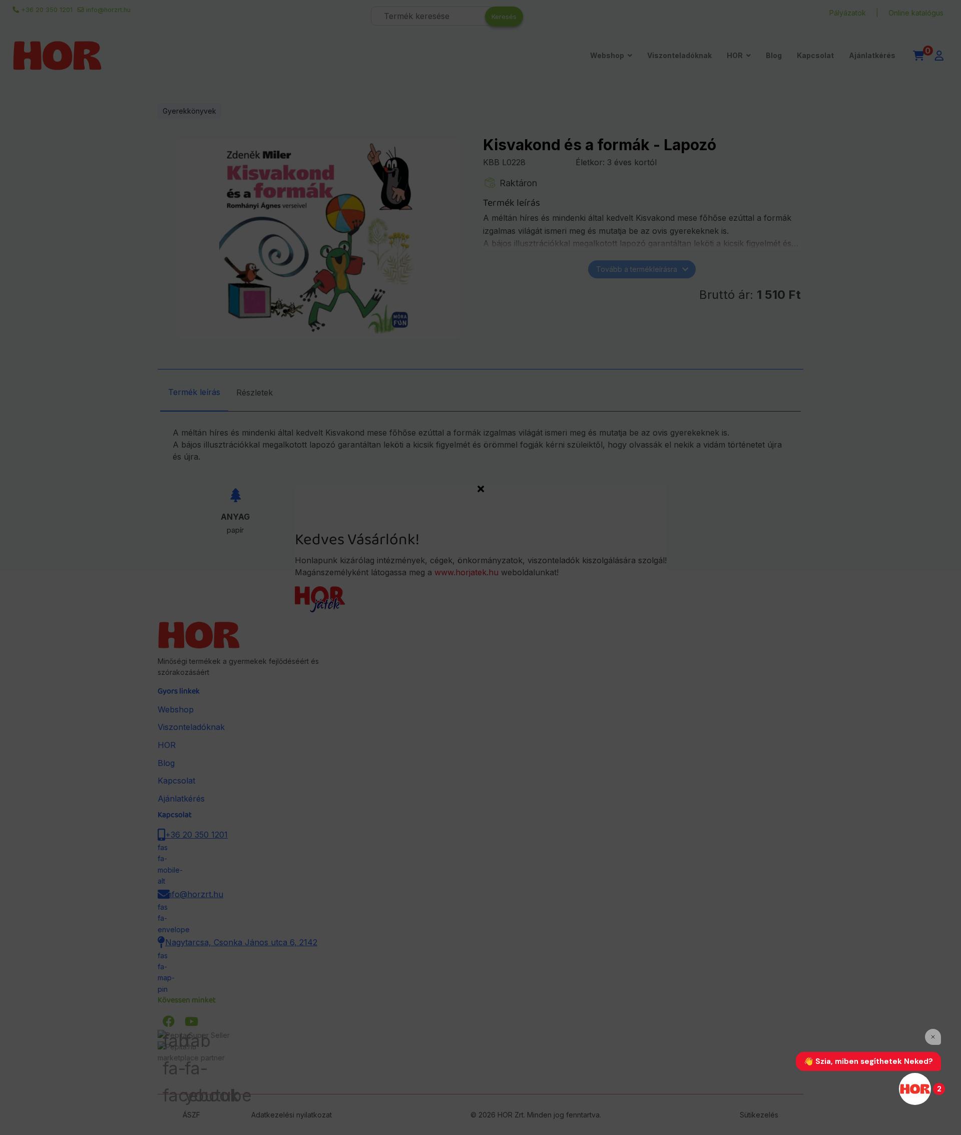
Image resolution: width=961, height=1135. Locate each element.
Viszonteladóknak (679, 55)
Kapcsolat (815, 55)
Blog (774, 55)
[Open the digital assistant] (915, 1089)
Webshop (607, 55)
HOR (735, 55)
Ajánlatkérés (872, 55)
